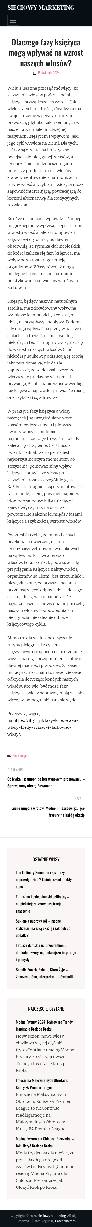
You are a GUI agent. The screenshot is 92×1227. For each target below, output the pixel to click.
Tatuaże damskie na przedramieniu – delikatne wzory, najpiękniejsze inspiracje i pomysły (46, 952)
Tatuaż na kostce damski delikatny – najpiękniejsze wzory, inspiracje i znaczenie (42, 904)
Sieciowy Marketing (41, 7)
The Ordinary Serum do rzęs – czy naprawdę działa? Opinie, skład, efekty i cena (45, 879)
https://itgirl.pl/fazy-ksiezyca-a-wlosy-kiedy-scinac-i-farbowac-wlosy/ (43, 727)
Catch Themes (65, 1221)
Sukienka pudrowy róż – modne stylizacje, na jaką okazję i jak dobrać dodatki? (43, 928)
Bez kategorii (21, 755)
